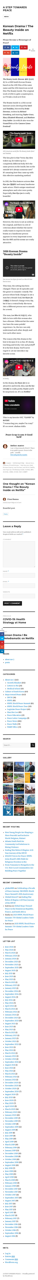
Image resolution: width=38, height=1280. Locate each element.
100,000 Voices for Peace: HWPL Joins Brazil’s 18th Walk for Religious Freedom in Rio (18, 859)
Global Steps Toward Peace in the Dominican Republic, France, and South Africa (19, 909)
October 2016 (10, 1230)
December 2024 (11, 991)
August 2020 (10, 1094)
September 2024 (12, 994)
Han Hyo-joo (25, 465)
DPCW (9, 697)
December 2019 (11, 1118)
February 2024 (11, 1012)
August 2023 (10, 1024)
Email (6, 582)
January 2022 (10, 1056)
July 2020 (9, 1097)
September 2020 (12, 1091)
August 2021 (10, 1065)
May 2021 (9, 1071)
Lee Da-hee (18, 467)
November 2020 (11, 1085)
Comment (7, 539)
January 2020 (10, 1115)
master (8, 463)
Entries (10, 1256)
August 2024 (10, 997)
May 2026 (9, 950)
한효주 (25, 472)
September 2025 (11, 967)
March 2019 (10, 1145)
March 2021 (10, 1074)
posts (7, 662)
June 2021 (9, 1068)
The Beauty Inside (18, 469)
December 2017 (11, 1189)
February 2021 (11, 1077)
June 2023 (9, 1026)
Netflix (32, 467)
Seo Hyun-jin (7, 469)
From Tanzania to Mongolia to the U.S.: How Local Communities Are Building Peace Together (19, 868)
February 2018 (11, 1183)
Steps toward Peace (13, 694)
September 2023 (11, 1021)
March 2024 (10, 1009)
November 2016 (11, 1227)
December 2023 (11, 1018)
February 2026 (11, 956)
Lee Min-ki (26, 467)
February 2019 (11, 1147)
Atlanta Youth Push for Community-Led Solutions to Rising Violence (17, 844)
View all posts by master (18, 455)
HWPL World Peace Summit (18, 703)
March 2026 (10, 953)
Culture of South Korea (11, 465)
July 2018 (8, 1168)
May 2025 (9, 979)
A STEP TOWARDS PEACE (12, 1274)
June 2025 (9, 976)
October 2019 (10, 1124)
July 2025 (9, 973)
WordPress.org (11, 1262)
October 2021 (10, 1059)
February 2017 (11, 1218)
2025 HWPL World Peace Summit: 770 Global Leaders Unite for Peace (19, 918)
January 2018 (10, 1186)
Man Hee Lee (12, 712)
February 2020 (11, 1112)
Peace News (12, 721)
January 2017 (10, 1221)
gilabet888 (9, 888)
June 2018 (9, 1171)
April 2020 (9, 1106)
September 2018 (11, 1162)
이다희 (16, 472)
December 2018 (11, 1153)
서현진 (11, 472)
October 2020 (10, 1088)
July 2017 (8, 1204)
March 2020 (10, 1109)
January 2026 (10, 959)
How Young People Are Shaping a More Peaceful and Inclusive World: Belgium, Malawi (19, 835)
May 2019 (9, 1139)
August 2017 (10, 1201)
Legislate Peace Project (17, 709)
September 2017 (11, 1198)
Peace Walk (12, 724)
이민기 (21, 472)
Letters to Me (12, 686)
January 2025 (10, 988)
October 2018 (10, 1159)
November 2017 (11, 1192)
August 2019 (10, 1130)
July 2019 (8, 1133)
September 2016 (11, 1233)
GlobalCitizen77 (11, 897)
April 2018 (9, 1177)
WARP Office (12, 727)
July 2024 (9, 1000)
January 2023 (10, 1038)
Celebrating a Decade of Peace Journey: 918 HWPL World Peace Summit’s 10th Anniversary (20, 891)
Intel (31, 465)
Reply (6, 514)
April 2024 (9, 1006)
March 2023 (10, 1032)
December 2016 (11, 1224)
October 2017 (10, 1195)
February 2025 (11, 985)
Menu (6, 16)
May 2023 (9, 1029)
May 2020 (9, 1103)
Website (6, 592)
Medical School (13, 689)
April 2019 (9, 1142)
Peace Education (14, 715)
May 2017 (9, 1209)
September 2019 (11, 1127)
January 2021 (10, 1080)
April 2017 (9, 1212)
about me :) (9, 659)
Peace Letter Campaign (17, 718)
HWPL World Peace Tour (17, 706)
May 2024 (9, 1003)
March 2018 (10, 1180)
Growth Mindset (14, 683)
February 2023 (11, 1035)
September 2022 (12, 1044)
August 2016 (10, 1236)
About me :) (30, 463)
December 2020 (11, 1083)
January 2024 (10, 1015)
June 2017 (9, 1206)
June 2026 (9, 947)
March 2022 (10, 1053)
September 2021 (11, 1062)
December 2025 (11, 962)
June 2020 (9, 1100)
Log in (7, 1253)
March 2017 (10, 1215)
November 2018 (11, 1156)
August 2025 (10, 970)
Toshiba (27, 469)
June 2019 (9, 1136)
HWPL (9, 700)
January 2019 (10, 1150)
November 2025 (11, 965)
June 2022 (9, 1047)
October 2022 (10, 1041)
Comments (11, 1259)
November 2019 (11, 1121)
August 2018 (10, 1165)
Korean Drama (8, 467)
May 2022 (9, 1050)
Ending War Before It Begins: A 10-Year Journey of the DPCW (19, 900)
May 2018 (9, 1174)
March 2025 (10, 982)
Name (6, 571)
